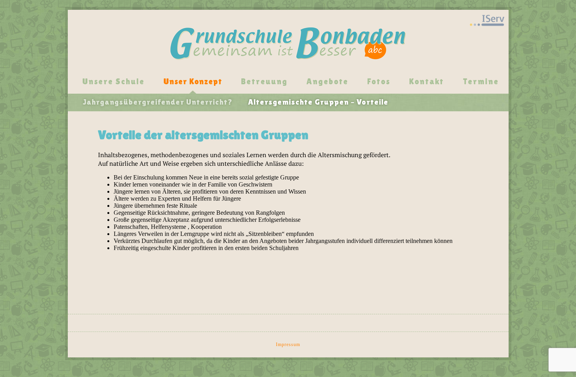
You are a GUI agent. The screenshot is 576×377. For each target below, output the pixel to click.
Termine (481, 81)
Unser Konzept (192, 81)
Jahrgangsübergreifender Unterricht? (157, 102)
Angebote (327, 81)
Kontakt (426, 81)
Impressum (288, 344)
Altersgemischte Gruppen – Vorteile (318, 102)
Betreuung (264, 81)
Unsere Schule (113, 81)
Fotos (378, 81)
